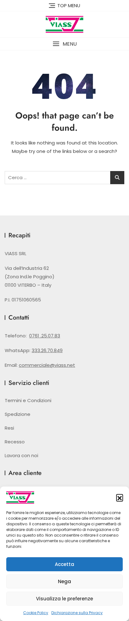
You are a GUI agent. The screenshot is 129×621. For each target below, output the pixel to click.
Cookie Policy (35, 612)
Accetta (64, 564)
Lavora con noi (21, 455)
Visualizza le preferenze (64, 598)
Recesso (15, 441)
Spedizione (17, 414)
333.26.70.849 (47, 350)
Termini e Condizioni (28, 400)
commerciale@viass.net (47, 365)
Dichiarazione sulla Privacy (77, 612)
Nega (64, 581)
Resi (9, 428)
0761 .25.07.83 (44, 335)
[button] (119, 497)
